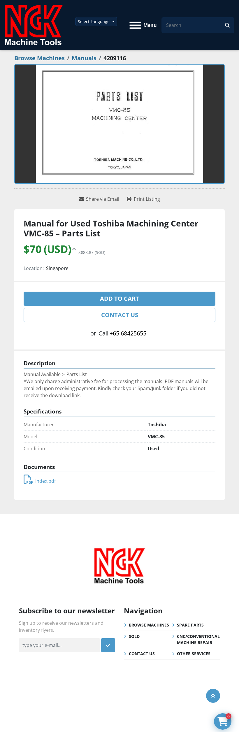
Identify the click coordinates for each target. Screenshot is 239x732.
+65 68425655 (128, 333)
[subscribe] (108, 645)
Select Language (94, 21)
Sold (134, 636)
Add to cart (119, 298)
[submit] (227, 25)
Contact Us (119, 315)
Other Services (193, 653)
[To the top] (213, 696)
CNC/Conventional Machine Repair (198, 639)
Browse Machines (149, 625)
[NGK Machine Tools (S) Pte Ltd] (119, 565)
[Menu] (135, 25)
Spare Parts (190, 625)
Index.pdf (45, 481)
